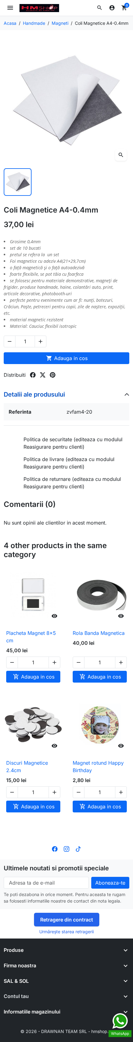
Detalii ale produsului (34, 394)
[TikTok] (78, 848)
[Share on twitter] (42, 375)
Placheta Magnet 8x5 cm (31, 637)
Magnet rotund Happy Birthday (98, 766)
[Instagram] (66, 848)
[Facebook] (54, 848)
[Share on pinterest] (52, 375)
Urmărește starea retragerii (66, 931)
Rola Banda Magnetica (99, 633)
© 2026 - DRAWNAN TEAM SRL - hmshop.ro (66, 1031)
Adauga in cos (67, 358)
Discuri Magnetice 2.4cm (27, 766)
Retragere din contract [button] (66, 920)
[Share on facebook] (32, 375)
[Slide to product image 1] (18, 182)
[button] (100, 8)
